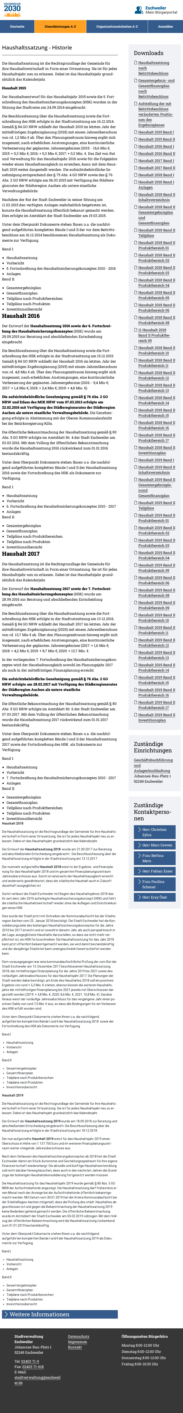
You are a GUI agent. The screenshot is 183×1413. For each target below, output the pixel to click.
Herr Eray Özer (154, 897)
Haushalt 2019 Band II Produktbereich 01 (156, 518)
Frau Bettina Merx (153, 858)
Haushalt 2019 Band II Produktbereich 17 (156, 705)
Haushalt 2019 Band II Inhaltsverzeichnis (156, 470)
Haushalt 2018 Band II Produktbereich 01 (156, 245)
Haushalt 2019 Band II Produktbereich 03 (156, 543)
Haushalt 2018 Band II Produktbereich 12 (156, 375)
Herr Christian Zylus (154, 832)
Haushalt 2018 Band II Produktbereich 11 (156, 363)
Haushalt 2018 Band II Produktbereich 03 (156, 270)
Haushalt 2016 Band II (156, 153)
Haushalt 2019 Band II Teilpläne (156, 505)
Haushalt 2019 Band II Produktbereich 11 (156, 630)
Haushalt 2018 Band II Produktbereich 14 (156, 400)
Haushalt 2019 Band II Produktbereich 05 (156, 568)
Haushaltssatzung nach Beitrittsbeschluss (153, 68)
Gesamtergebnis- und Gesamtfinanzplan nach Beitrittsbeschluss (156, 88)
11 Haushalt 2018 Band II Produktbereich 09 (154, 335)
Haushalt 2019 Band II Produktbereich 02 (156, 530)
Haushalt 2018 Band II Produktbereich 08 (156, 320)
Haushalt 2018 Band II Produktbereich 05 (156, 295)
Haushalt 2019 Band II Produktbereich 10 (156, 618)
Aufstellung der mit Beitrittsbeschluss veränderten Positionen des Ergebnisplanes (155, 114)
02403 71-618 (33, 1366)
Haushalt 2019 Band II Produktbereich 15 (156, 680)
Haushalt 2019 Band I (156, 459)
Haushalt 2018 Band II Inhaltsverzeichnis (156, 197)
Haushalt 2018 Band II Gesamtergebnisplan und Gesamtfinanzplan (156, 214)
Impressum (77, 1341)
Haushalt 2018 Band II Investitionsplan (156, 450)
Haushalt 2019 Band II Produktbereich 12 (156, 642)
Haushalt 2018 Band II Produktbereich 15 (156, 413)
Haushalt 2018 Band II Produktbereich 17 (156, 438)
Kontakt (75, 1347)
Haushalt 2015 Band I (156, 132)
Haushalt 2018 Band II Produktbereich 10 (156, 350)
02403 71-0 (30, 1361)
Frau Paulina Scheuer (153, 884)
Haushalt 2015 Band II (156, 139)
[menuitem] (17, 26)
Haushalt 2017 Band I (156, 160)
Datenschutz (78, 1336)
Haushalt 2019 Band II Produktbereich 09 (156, 605)
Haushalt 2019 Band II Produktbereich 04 (156, 555)
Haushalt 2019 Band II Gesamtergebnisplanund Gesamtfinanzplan (156, 487)
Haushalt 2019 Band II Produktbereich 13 (156, 655)
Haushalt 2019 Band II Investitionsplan (156, 717)
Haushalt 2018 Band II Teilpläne (156, 233)
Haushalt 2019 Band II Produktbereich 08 (156, 593)
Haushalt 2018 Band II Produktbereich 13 (156, 388)
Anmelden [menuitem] (165, 26)
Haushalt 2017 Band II (156, 167)
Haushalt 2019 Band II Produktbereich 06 (156, 580)
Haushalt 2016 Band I (156, 146)
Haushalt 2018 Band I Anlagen (156, 185)
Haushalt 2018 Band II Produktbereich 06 (156, 307)
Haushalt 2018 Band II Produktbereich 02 (156, 258)
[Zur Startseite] (12, 10)
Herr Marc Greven (157, 845)
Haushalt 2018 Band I (156, 174)
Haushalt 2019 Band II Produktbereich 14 (156, 667)
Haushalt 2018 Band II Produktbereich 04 (156, 283)
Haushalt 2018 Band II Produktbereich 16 (156, 425)
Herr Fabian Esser (157, 871)
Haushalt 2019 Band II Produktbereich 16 (156, 692)
